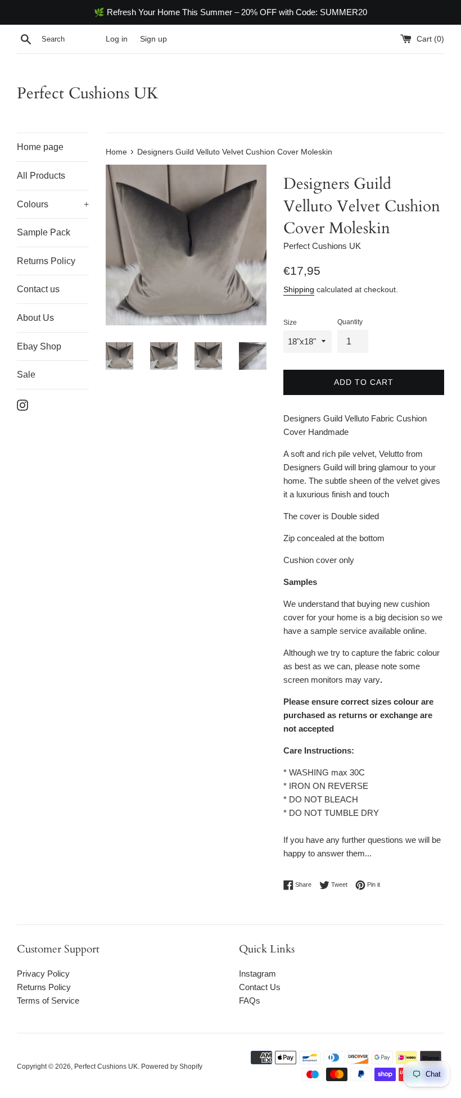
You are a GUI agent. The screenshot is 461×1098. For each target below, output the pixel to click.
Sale (26, 374)
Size (290, 322)
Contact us (38, 289)
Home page (40, 147)
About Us (35, 318)
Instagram (257, 973)
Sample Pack (43, 232)
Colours (53, 204)
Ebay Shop (39, 346)
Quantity (350, 322)
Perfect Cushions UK (88, 93)
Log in (117, 39)
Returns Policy (46, 261)
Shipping (298, 289)
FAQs (249, 1000)
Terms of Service (48, 1000)
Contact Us (260, 987)
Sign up (153, 39)
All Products (41, 175)
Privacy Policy (43, 973)
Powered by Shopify (171, 1066)
